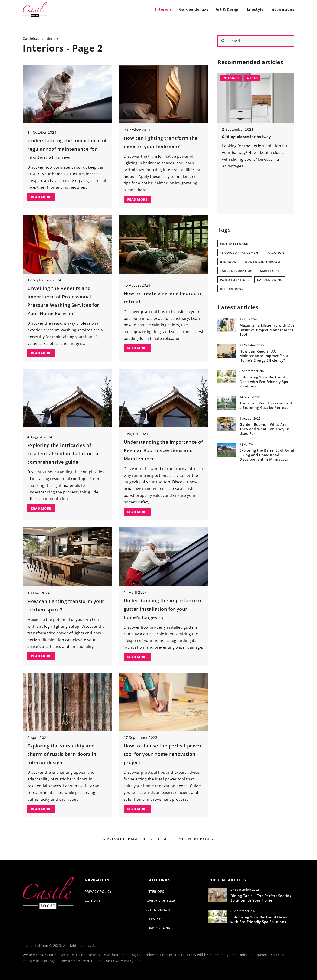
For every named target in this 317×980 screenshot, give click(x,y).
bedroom (228, 262)
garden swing (269, 280)
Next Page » (201, 839)
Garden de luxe (194, 9)
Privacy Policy (122, 961)
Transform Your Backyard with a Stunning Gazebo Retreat (266, 405)
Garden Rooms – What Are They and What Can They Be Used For (264, 429)
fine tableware (234, 243)
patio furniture (234, 280)
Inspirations (282, 9)
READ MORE (41, 197)
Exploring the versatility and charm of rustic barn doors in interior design (62, 754)
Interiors (163, 9)
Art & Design (228, 9)
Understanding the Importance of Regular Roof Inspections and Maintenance (163, 450)
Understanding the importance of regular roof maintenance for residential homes (67, 148)
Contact (93, 900)
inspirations (231, 289)
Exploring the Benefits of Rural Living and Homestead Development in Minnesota (266, 455)
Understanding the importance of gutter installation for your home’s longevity (163, 608)
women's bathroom (262, 262)
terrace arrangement (240, 252)
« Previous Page (121, 839)
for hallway (246, 136)
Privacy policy (98, 891)
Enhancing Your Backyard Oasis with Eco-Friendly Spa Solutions (263, 381)
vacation (275, 252)
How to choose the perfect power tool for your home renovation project (163, 754)
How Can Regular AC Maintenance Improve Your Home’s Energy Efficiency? (263, 356)
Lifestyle (255, 9)
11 (181, 839)
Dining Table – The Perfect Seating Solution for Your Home (260, 898)
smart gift (269, 271)
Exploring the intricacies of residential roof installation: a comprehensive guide (62, 453)
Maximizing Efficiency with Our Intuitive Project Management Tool (266, 330)
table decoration (236, 271)
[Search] (223, 40)
